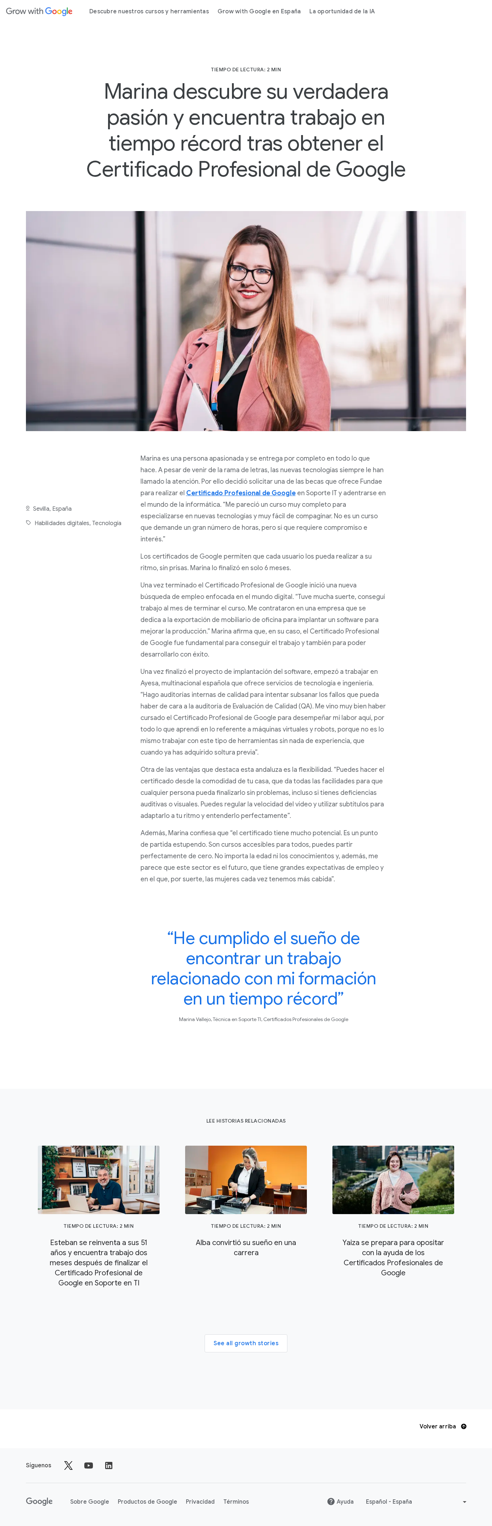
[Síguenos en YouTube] (88, 1465)
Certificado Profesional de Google (241, 493)
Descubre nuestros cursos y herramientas (149, 11)
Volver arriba (438, 1426)
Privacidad (200, 1501)
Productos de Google (147, 1501)
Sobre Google (89, 1501)
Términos (236, 1501)
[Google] (39, 11)
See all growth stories (246, 1343)
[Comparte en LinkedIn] (108, 1465)
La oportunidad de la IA (342, 11)
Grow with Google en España (259, 11)
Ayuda (345, 1501)
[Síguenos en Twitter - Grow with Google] (68, 1465)
